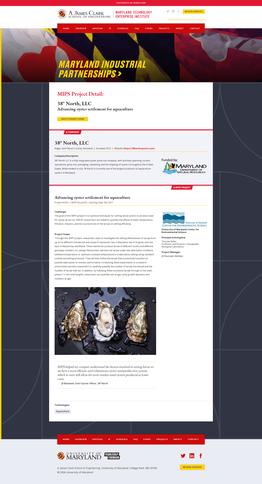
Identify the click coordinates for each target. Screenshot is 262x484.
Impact (177, 439)
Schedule (122, 439)
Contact (193, 439)
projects (164, 28)
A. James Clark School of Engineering (78, 468)
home (66, 28)
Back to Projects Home (72, 119)
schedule (122, 28)
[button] (98, 28)
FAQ (135, 439)
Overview (81, 439)
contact (195, 28)
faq (137, 28)
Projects (162, 439)
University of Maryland (131, 3)
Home (66, 439)
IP (110, 28)
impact (180, 28)
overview (81, 28)
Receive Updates (194, 11)
